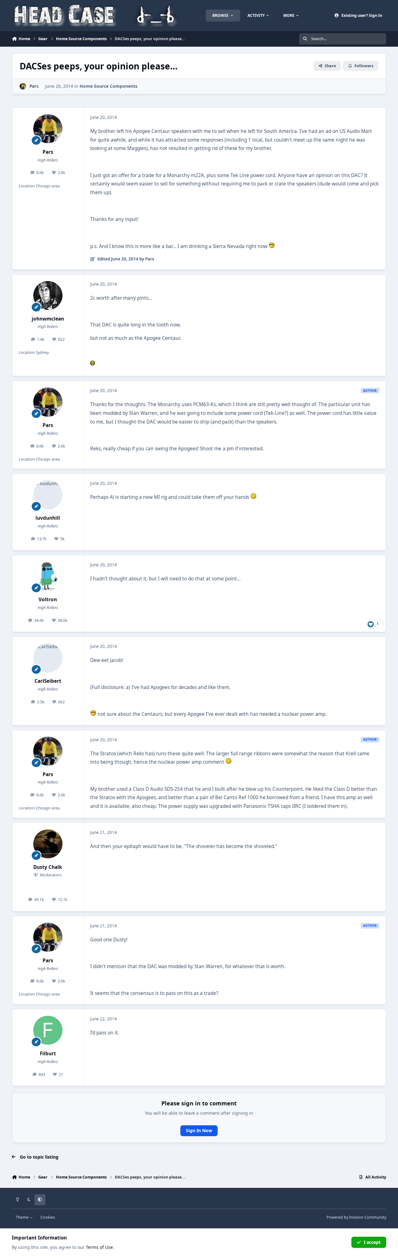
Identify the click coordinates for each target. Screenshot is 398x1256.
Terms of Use (99, 1247)
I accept (372, 1242)
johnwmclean (48, 319)
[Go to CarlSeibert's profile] (47, 658)
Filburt (48, 1053)
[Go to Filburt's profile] (47, 1030)
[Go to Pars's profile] (23, 86)
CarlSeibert (48, 681)
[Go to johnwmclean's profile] (47, 295)
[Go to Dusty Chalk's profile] (47, 844)
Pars (34, 86)
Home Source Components (108, 86)
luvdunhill (47, 518)
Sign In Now (199, 1130)
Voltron (48, 599)
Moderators (50, 875)
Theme (23, 1217)
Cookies (47, 1217)
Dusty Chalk (47, 867)
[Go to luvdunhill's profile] (47, 494)
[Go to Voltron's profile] (47, 576)
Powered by (356, 1217)
